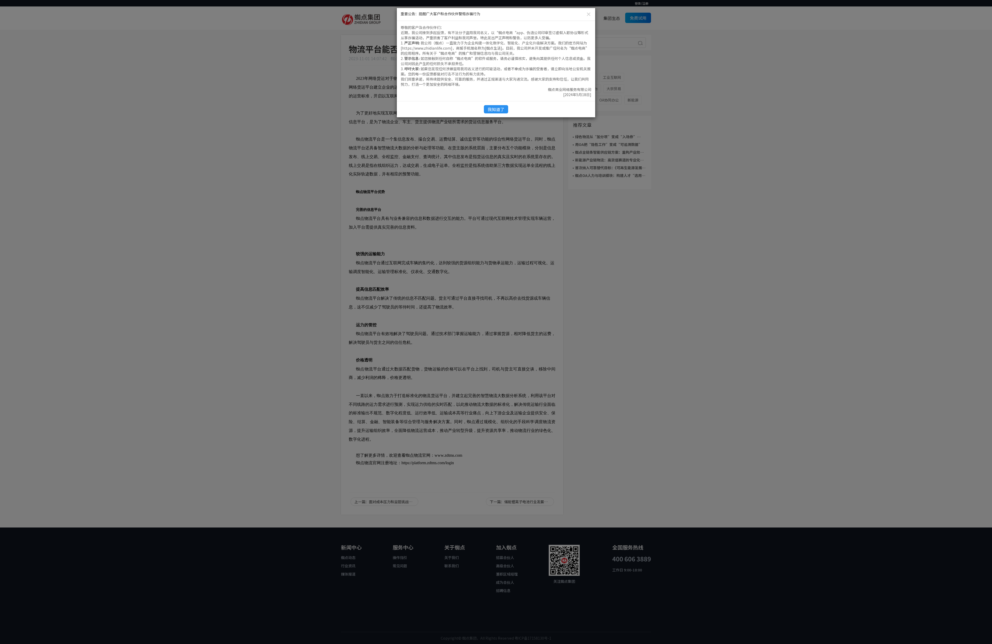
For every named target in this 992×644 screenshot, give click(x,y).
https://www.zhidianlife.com (426, 48)
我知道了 (496, 109)
